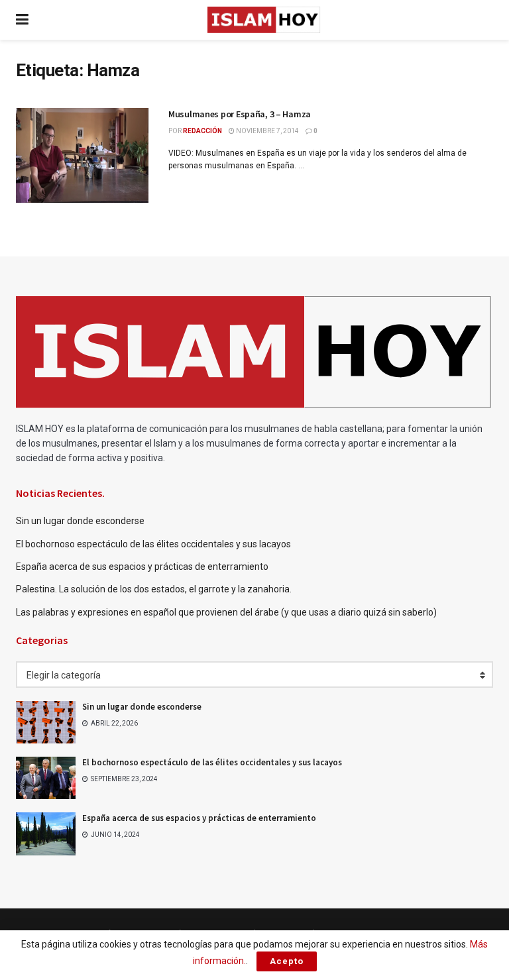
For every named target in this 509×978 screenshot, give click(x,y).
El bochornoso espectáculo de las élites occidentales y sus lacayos (153, 544)
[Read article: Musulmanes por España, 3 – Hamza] (82, 155)
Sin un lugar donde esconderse (80, 521)
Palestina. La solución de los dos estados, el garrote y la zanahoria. (155, 589)
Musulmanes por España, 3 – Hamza (239, 114)
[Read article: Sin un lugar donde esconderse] (46, 722)
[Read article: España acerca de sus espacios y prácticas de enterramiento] (46, 833)
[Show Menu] (22, 20)
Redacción (202, 131)
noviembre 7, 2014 (267, 131)
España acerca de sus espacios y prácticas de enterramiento (142, 566)
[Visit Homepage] (263, 20)
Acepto (287, 961)
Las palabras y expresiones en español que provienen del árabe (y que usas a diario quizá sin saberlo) (226, 612)
